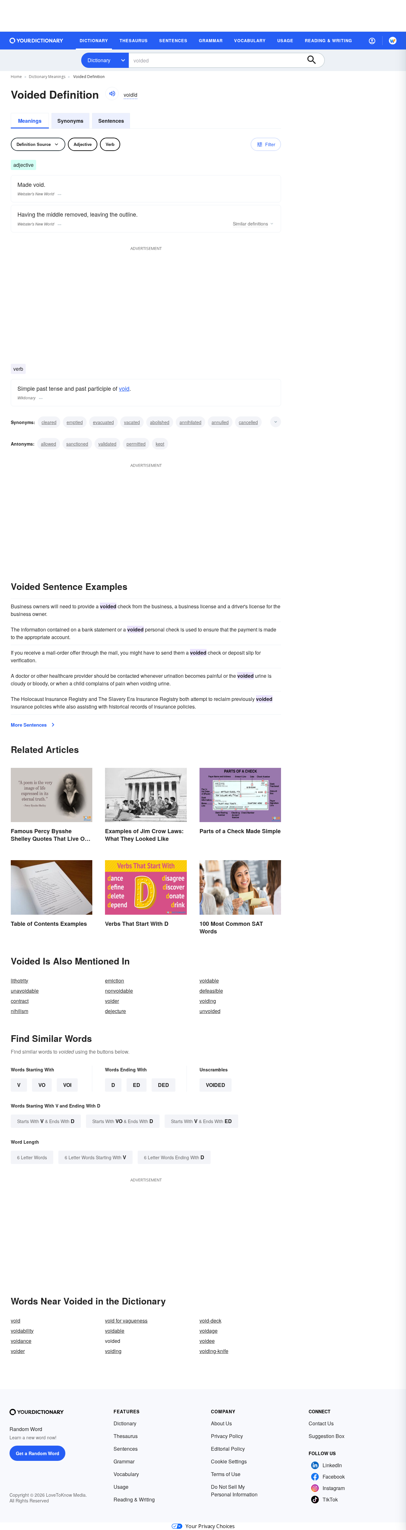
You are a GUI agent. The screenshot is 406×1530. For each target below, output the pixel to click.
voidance (21, 1340)
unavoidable (25, 990)
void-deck (210, 1320)
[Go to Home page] (36, 40)
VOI (67, 1085)
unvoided (210, 1011)
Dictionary (99, 60)
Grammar (124, 1461)
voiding (208, 1000)
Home (16, 76)
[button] (372, 40)
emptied (75, 422)
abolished (159, 422)
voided (215, 1085)
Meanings (30, 120)
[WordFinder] (392, 40)
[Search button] (314, 60)
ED (136, 1085)
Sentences (111, 120)
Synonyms (70, 120)
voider (112, 1000)
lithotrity (19, 980)
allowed (48, 444)
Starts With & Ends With (46, 1121)
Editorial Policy (228, 1448)
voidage (209, 1330)
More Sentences (29, 724)
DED (163, 1085)
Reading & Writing (134, 1499)
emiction (114, 980)
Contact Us (321, 1423)
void (124, 388)
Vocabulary (126, 1474)
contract (20, 1000)
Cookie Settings (229, 1461)
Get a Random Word (37, 1453)
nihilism (19, 1011)
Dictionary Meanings (47, 76)
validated (107, 444)
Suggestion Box (326, 1436)
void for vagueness (126, 1320)
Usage (121, 1486)
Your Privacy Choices (210, 1526)
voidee (207, 1340)
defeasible (211, 990)
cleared (49, 422)
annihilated (190, 422)
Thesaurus (126, 1436)
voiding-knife (214, 1351)
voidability (22, 1330)
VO (41, 1085)
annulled (220, 422)
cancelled (248, 422)
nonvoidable (119, 990)
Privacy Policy (227, 1436)
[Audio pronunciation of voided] (112, 93)
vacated (132, 422)
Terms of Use (225, 1474)
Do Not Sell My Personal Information (234, 1490)
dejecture (115, 1011)
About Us (221, 1423)
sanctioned (77, 444)
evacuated (103, 422)
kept (160, 444)
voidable (209, 980)
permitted (136, 444)
